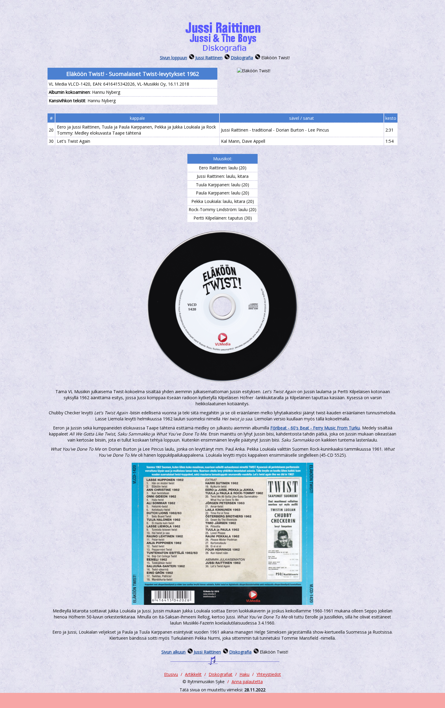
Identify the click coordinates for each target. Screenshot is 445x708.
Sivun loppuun (173, 57)
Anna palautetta (247, 681)
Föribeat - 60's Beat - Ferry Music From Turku (315, 428)
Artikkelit (193, 674)
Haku (244, 674)
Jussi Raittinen (208, 57)
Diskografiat (220, 674)
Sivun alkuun (173, 652)
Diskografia (242, 57)
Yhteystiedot (268, 674)
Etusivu (171, 674)
